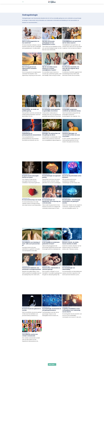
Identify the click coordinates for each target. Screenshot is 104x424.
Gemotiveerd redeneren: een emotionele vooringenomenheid (31, 268)
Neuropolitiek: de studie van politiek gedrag (30, 110)
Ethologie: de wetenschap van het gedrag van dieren (51, 134)
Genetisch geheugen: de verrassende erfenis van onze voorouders (71, 135)
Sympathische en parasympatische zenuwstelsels (31, 134)
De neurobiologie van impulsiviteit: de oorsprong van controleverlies (51, 201)
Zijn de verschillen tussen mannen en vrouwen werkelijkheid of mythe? (49, 68)
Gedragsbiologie (25, 65)
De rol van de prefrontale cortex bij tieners (71, 176)
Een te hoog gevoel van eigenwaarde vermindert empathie (29, 68)
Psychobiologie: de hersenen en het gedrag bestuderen (51, 309)
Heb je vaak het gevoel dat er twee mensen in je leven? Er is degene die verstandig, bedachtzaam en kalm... (51, 206)
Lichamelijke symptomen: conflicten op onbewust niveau (71, 110)
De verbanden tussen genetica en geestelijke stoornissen (51, 110)
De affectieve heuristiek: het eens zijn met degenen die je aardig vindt (70, 68)
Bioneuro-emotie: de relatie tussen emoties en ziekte (70, 242)
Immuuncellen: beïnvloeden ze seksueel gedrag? (51, 268)
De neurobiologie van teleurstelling (68, 268)
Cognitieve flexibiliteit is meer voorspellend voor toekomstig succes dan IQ (71, 310)
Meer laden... (52, 364)
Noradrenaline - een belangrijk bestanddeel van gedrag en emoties (71, 201)
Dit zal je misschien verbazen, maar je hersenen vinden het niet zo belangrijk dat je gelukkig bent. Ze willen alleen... (31, 46)
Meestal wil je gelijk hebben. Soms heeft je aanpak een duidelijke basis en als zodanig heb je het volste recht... (31, 273)
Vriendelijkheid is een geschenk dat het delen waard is (71, 42)
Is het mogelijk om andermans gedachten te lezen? (51, 242)
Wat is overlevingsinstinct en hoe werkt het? (30, 42)
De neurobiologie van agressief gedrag (51, 176)
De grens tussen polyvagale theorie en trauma (30, 176)
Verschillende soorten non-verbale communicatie (30, 335)
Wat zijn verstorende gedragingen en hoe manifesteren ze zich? (48, 43)
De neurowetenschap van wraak (31, 199)
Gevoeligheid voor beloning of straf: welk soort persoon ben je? (31, 243)
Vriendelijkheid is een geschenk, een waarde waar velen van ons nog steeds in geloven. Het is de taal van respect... (72, 46)
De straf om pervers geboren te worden (31, 309)
